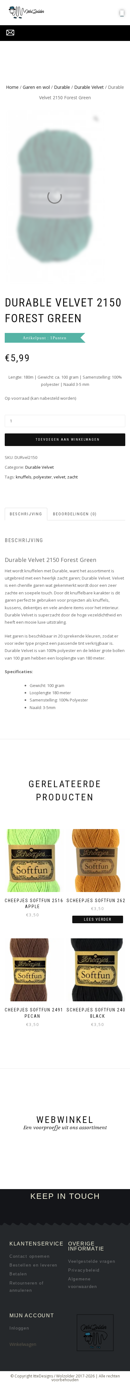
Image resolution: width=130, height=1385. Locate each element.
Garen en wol (36, 87)
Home (12, 87)
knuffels (24, 477)
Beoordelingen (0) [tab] (75, 514)
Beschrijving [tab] (26, 514)
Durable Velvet (89, 87)
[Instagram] (70, 1216)
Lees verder (97, 919)
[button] (122, 12)
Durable (62, 87)
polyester (42, 477)
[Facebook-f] (60, 1216)
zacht (72, 477)
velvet (59, 477)
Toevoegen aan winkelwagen (68, 440)
